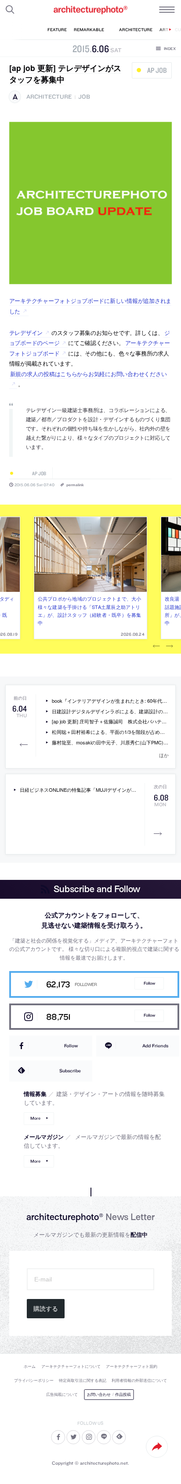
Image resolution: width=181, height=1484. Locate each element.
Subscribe (70, 1071)
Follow (149, 983)
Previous (156, 646)
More (35, 1118)
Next (169, 646)
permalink (75, 484)
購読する (45, 1308)
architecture (49, 96)
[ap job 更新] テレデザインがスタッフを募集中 (65, 73)
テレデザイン (26, 332)
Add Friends (155, 1046)
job (84, 96)
